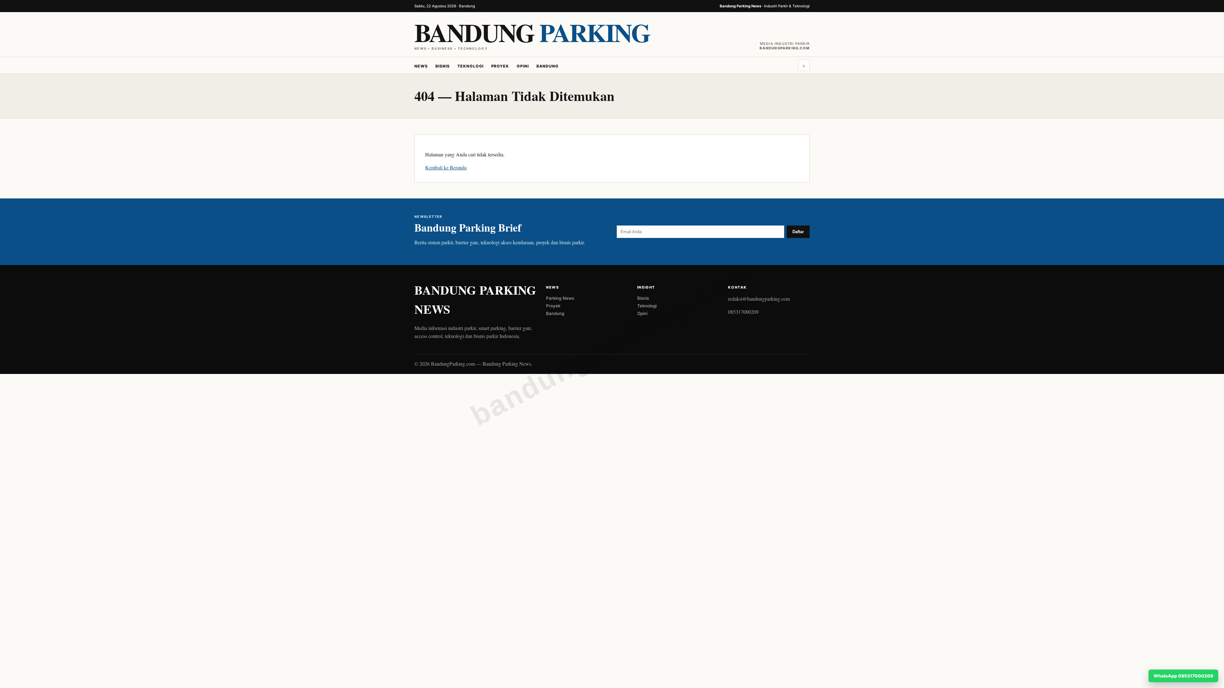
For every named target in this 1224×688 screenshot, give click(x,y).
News (421, 66)
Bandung (547, 66)
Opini (523, 66)
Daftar (798, 231)
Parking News (560, 298)
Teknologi (470, 66)
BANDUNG (532, 32)
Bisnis (442, 66)
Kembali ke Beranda (446, 167)
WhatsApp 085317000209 (1183, 675)
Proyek (500, 66)
